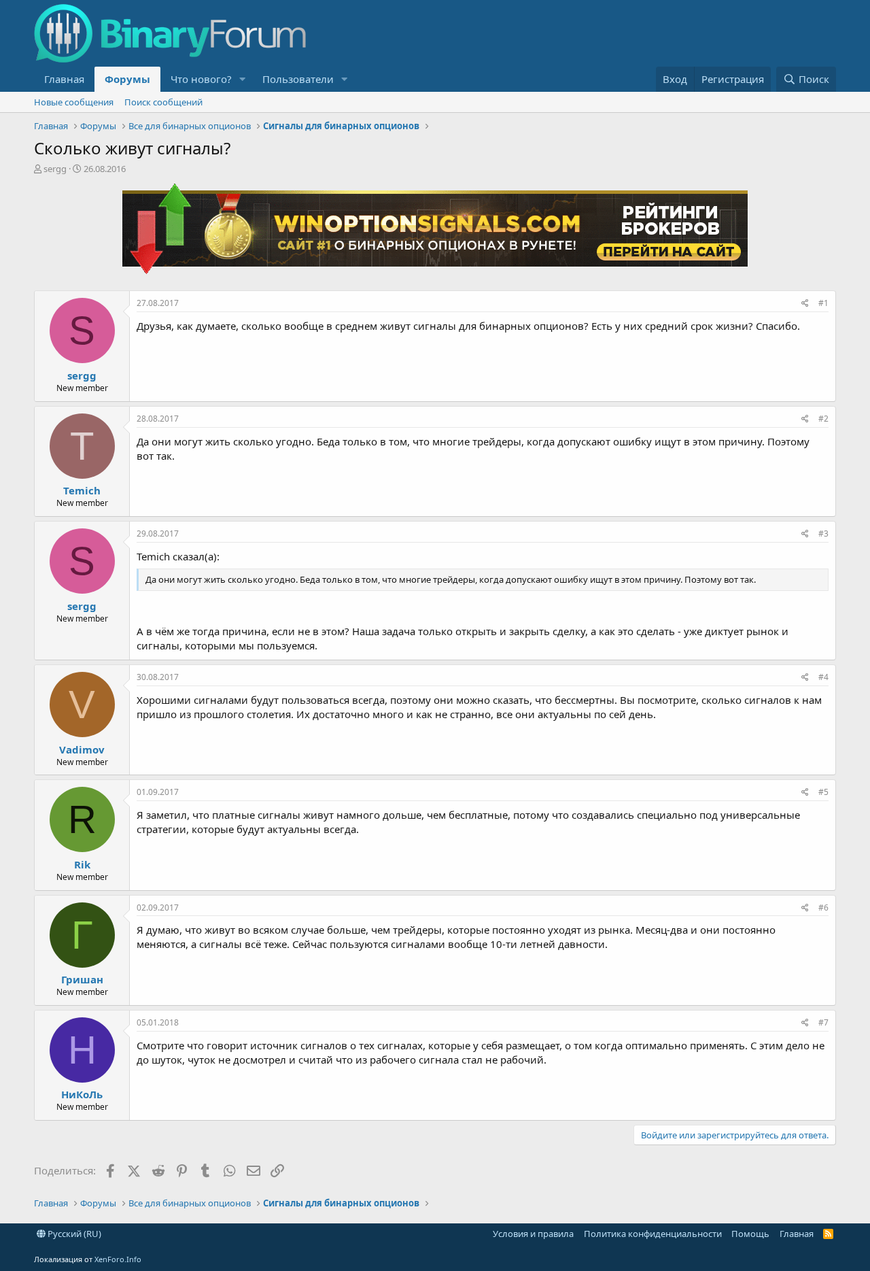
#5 (823, 792)
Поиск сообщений (163, 102)
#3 (823, 533)
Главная (64, 79)
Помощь (750, 1233)
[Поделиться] (805, 303)
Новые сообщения (74, 102)
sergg (55, 169)
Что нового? (201, 79)
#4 (823, 677)
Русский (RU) (73, 1233)
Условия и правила (533, 1233)
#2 (823, 418)
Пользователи (298, 79)
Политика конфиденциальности (653, 1233)
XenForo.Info (117, 1259)
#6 (823, 907)
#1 (823, 303)
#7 (823, 1022)
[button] (242, 79)
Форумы (127, 79)
